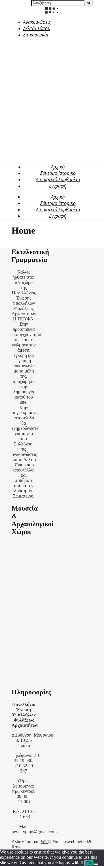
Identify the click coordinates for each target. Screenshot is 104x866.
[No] (96, 864)
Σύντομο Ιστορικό (58, 173)
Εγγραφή (57, 186)
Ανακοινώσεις (37, 22)
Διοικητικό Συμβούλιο (58, 179)
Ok (88, 863)
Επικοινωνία (35, 35)
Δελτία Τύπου (36, 28)
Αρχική (58, 167)
